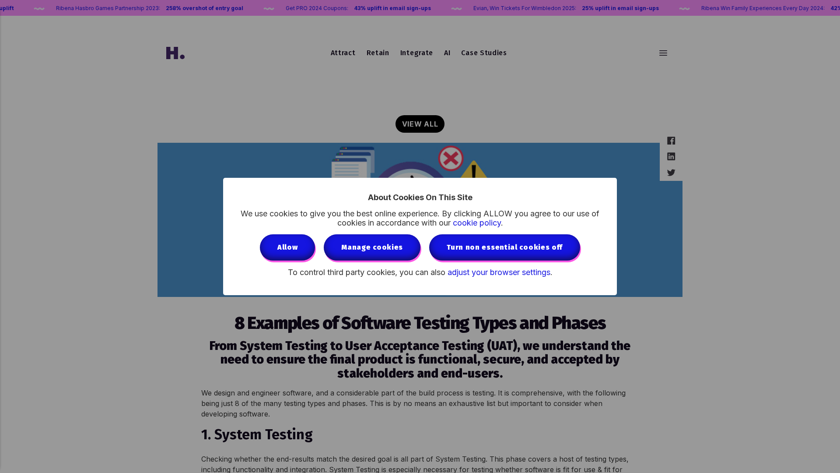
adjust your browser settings (499, 272)
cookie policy (477, 222)
